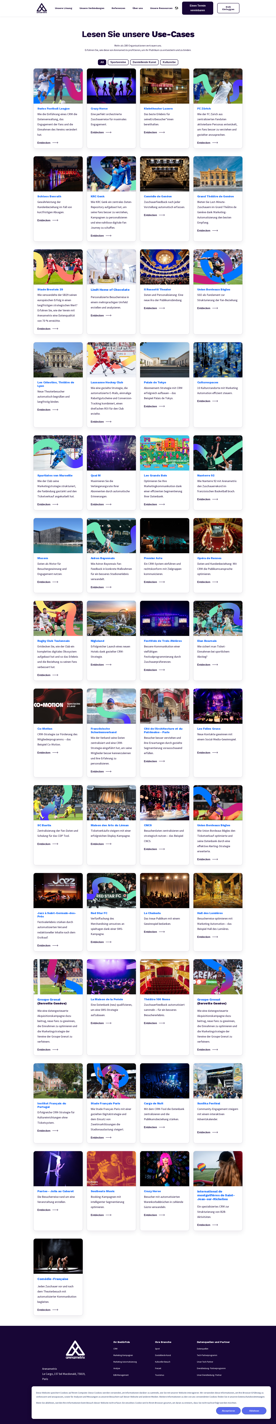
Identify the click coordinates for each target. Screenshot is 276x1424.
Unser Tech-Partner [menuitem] (205, 1361)
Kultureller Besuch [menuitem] (162, 1361)
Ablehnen (254, 1410)
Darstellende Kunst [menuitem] (163, 1355)
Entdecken (43, 142)
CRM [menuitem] (115, 1348)
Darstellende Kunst (144, 62)
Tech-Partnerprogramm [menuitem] (207, 1355)
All (102, 62)
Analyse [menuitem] (116, 1368)
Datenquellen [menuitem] (202, 1348)
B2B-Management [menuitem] (121, 1375)
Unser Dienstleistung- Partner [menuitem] (209, 1375)
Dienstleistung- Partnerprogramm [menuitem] (211, 1368)
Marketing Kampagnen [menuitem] (123, 1355)
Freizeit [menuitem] (158, 1368)
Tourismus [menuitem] (159, 1375)
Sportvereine (118, 62)
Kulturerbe (169, 62)
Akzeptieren (228, 1410)
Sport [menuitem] (157, 1348)
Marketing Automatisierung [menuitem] (125, 1361)
